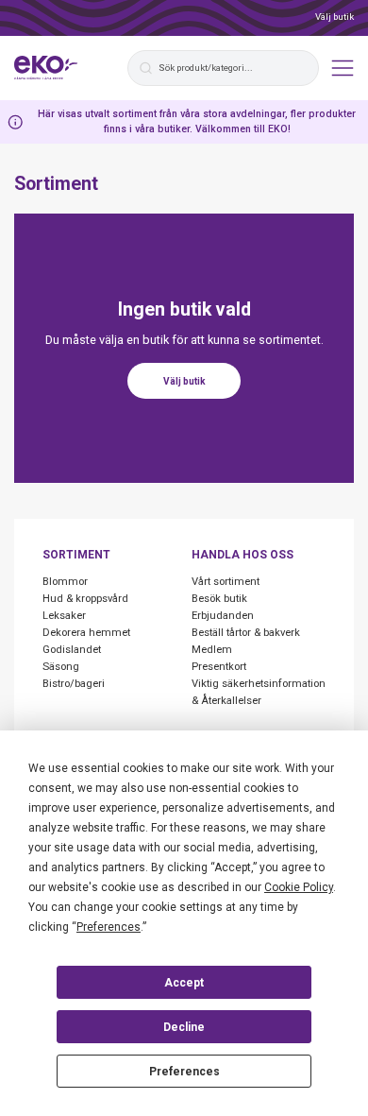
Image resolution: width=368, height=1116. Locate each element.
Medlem (212, 650)
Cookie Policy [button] (298, 887)
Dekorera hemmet (86, 633)
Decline (184, 1027)
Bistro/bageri (73, 684)
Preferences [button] (108, 927)
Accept (184, 982)
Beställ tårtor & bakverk (246, 633)
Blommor (65, 581)
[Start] (46, 68)
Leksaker (64, 616)
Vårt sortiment (225, 581)
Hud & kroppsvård (85, 598)
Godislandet (71, 650)
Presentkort (219, 667)
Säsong (60, 667)
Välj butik (334, 16)
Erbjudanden (223, 616)
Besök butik (219, 598)
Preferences (184, 1071)
